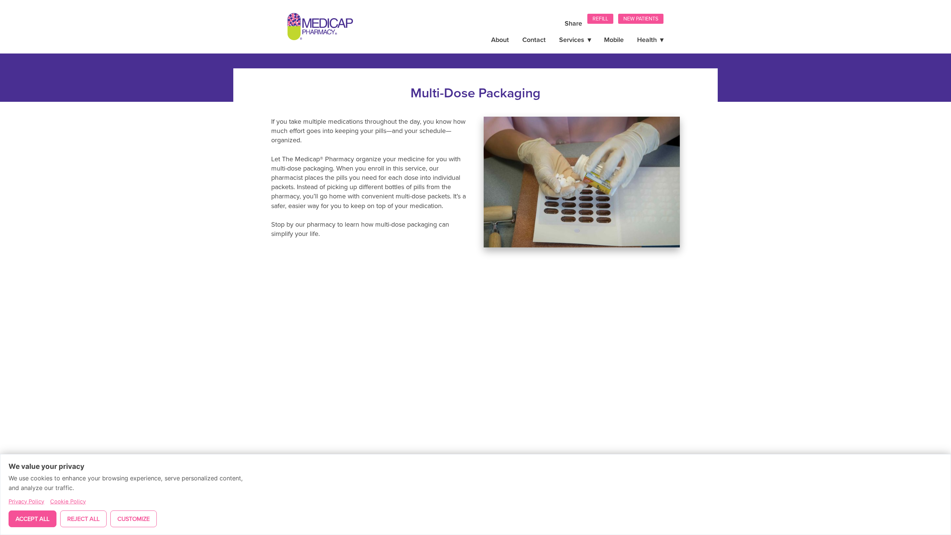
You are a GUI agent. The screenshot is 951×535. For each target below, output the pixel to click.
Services (575, 39)
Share (573, 23)
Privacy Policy (26, 501)
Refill (600, 18)
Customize (133, 519)
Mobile (614, 39)
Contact (534, 39)
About (500, 39)
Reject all (83, 519)
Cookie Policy (68, 501)
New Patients (640, 18)
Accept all (32, 519)
